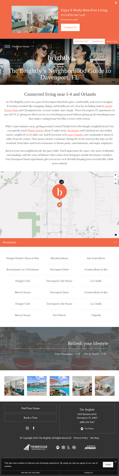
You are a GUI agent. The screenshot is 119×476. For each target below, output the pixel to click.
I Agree (108, 464)
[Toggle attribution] (116, 235)
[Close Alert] (116, 3)
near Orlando (75, 134)
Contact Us (88, 473)
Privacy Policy (81, 438)
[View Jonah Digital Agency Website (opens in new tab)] (89, 448)
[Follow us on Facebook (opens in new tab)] (33, 429)
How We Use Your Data (30, 473)
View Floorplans (64, 353)
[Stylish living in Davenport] (82, 386)
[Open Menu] (7, 46)
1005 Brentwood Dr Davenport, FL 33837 (87, 416)
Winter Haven (35, 130)
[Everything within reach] (105, 386)
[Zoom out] (115, 179)
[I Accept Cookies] (115, 462)
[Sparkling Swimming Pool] (37, 386)
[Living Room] (14, 386)
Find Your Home (21, 46)
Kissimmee (73, 130)
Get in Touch (91, 353)
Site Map (94, 438)
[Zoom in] (115, 175)
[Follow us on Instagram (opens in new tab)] (27, 429)
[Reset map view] (115, 183)
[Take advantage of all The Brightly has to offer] (59, 386)
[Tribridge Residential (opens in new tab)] (35, 449)
